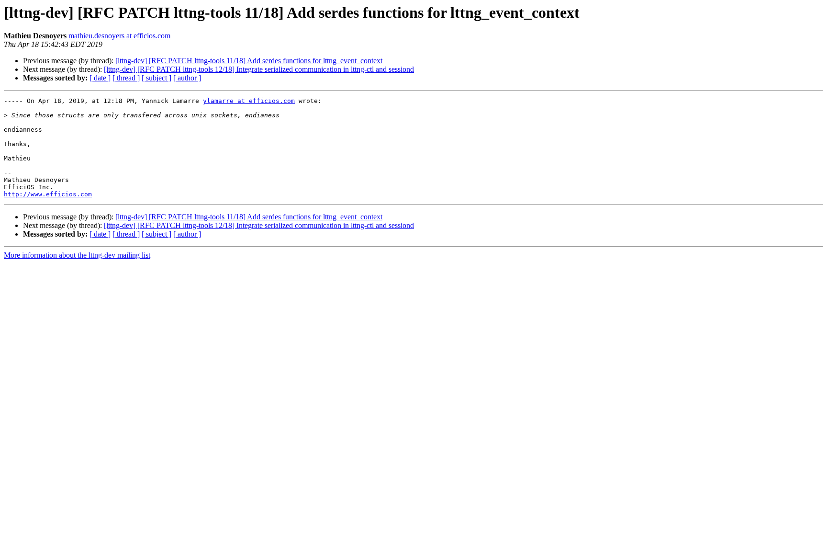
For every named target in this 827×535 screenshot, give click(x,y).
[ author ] (187, 78)
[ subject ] (156, 78)
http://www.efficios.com (48, 194)
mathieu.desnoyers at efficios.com (119, 36)
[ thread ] (126, 78)
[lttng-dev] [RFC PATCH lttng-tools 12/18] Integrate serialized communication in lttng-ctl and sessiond (259, 69)
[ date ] (100, 78)
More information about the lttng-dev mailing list (77, 255)
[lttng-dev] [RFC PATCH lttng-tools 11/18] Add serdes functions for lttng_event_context (248, 61)
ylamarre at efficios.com (249, 100)
